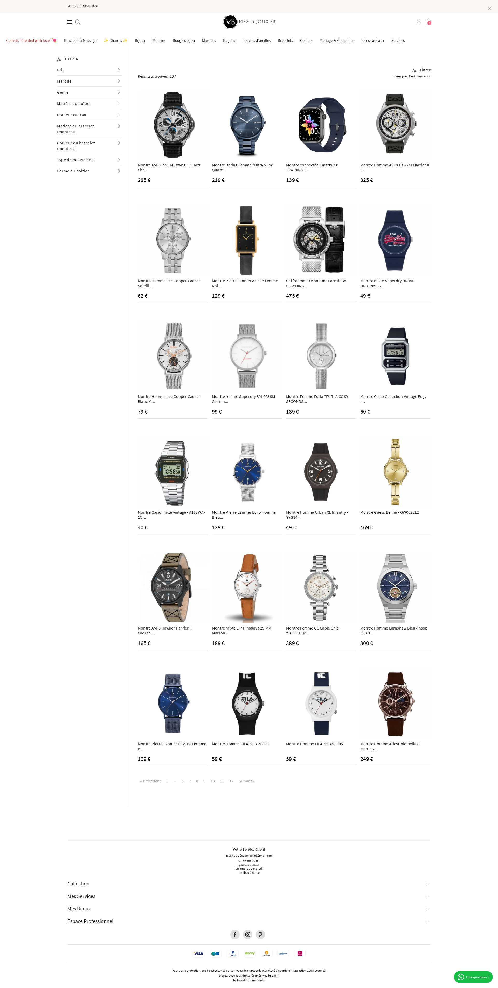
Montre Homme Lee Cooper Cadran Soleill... (169, 283)
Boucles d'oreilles (256, 40)
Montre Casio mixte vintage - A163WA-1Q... (171, 515)
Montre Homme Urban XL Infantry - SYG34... (317, 515)
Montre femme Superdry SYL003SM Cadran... (243, 399)
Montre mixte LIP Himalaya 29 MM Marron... (242, 630)
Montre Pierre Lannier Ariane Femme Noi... (245, 283)
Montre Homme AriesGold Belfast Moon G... (390, 746)
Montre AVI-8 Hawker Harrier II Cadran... (165, 630)
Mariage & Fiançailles (337, 40)
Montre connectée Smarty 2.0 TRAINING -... (312, 167)
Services (398, 40)
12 (231, 780)
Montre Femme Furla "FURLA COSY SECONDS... (317, 399)
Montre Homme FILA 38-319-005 (240, 743)
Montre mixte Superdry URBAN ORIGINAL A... (387, 283)
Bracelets (285, 40)
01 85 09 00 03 (249, 860)
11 (222, 780)
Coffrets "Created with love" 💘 (31, 40)
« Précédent (150, 780)
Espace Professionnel (90, 921)
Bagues (229, 40)
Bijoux (140, 40)
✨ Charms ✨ (116, 40)
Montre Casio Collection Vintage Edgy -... (393, 399)
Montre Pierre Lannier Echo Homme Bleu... (244, 515)
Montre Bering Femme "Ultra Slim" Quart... (243, 167)
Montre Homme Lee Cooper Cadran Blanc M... (169, 399)
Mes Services (81, 896)
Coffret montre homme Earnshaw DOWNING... (316, 283)
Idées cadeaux (372, 40)
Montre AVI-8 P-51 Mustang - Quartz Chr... (169, 167)
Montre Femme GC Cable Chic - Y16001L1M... (313, 630)
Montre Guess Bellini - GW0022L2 (389, 512)
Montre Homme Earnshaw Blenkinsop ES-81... (393, 630)
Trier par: (410, 76)
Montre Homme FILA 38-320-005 (314, 743)
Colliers (306, 40)
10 (213, 780)
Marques (209, 40)
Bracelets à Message (80, 40)
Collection (78, 883)
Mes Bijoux (79, 908)
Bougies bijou (184, 40)
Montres (159, 40)
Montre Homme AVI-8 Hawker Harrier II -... (394, 167)
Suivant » (246, 780)
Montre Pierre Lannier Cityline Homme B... (172, 746)
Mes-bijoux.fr (270, 975)
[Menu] (69, 22)
